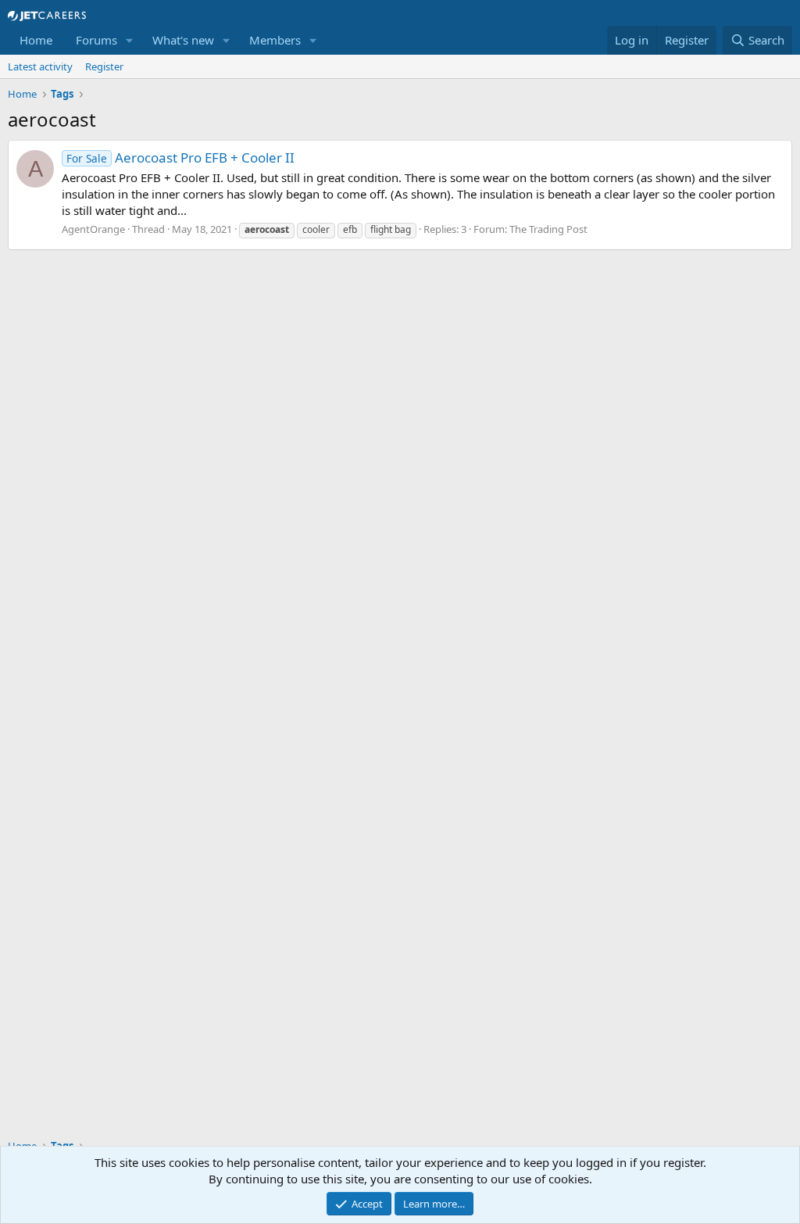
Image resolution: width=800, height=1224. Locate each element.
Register (104, 66)
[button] (130, 40)
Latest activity (40, 66)
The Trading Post (548, 229)
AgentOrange (93, 229)
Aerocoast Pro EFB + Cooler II (180, 157)
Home (36, 40)
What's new (183, 40)
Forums (96, 40)
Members (275, 40)
